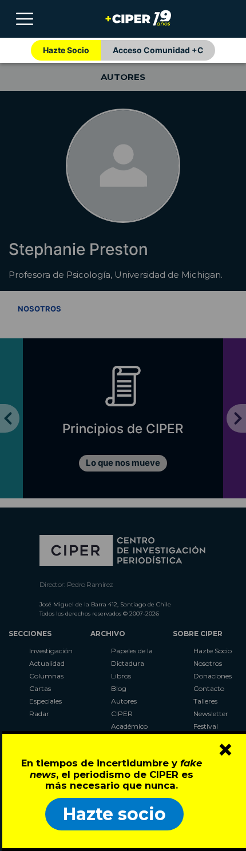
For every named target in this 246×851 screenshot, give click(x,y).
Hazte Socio (66, 50)
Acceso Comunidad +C (158, 50)
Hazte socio (114, 814)
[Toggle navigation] (24, 19)
